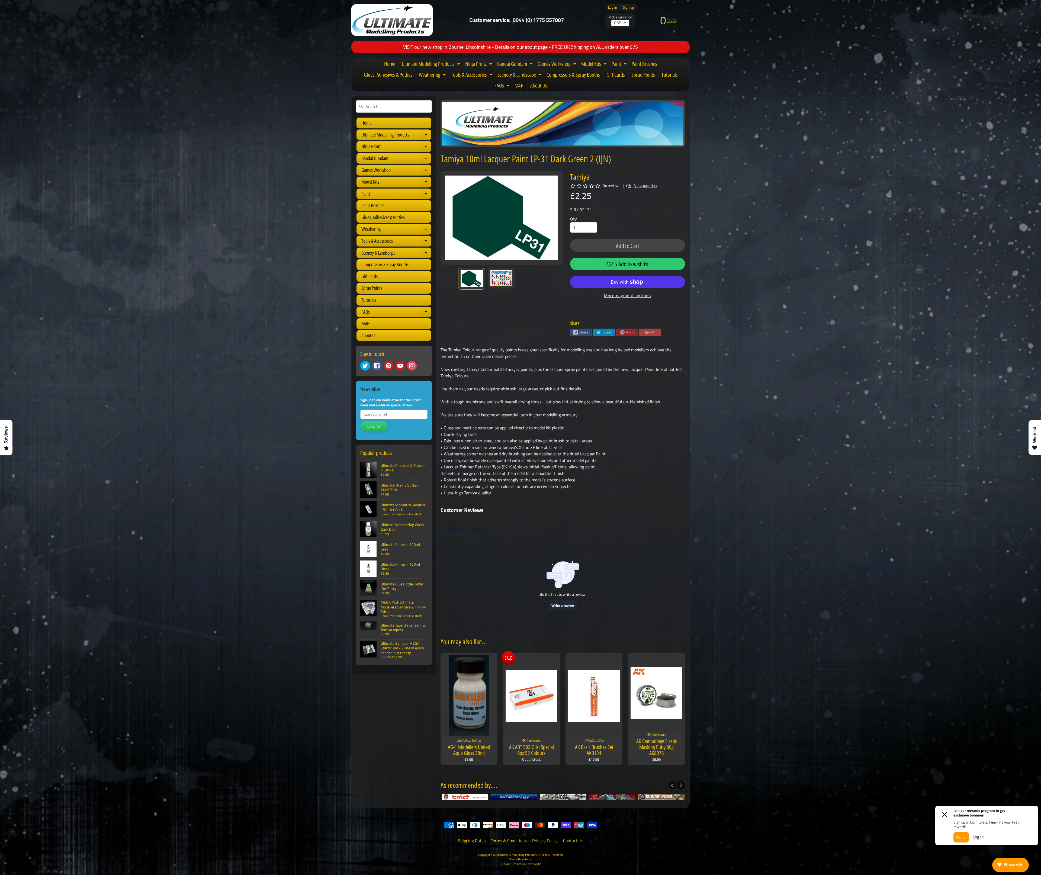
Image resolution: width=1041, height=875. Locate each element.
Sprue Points (643, 74)
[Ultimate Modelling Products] (392, 20)
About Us (538, 85)
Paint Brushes (644, 63)
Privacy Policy (545, 840)
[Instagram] (412, 366)
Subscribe (374, 426)
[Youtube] (400, 366)
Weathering (433, 75)
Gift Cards (615, 74)
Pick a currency (620, 17)
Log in (612, 7)
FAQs (502, 86)
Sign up (628, 7)
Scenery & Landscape (520, 75)
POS (503, 863)
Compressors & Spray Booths (573, 74)
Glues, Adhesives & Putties (388, 74)
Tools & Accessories (472, 75)
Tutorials (669, 74)
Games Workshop (557, 64)
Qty (573, 219)
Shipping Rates (472, 840)
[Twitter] (365, 366)
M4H (519, 85)
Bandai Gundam (515, 64)
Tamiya (580, 176)
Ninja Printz (479, 64)
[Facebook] (377, 366)
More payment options (627, 295)
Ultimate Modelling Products (431, 64)
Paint (620, 64)
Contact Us (573, 840)
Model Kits (594, 64)
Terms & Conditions (509, 840)
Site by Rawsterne (520, 859)
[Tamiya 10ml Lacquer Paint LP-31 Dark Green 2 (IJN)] (471, 279)
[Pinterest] (388, 366)
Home (389, 63)
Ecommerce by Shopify (526, 863)
